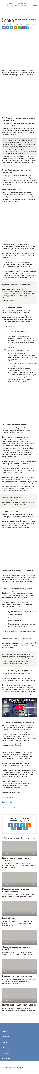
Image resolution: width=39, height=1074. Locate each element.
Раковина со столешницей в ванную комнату (16, 890)
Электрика (6, 1058)
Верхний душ (8, 918)
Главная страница (7, 16)
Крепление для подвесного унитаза (15, 859)
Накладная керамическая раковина (19, 1005)
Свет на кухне (7, 802)
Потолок (5, 1042)
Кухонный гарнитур (9, 807)
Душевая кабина (8, 797)
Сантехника (18, 24)
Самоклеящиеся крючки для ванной (16, 948)
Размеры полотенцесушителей (17, 976)
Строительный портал (16, 3)
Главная (5, 1026)
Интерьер (5, 1053)
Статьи (4, 1031)
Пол (3, 1048)
